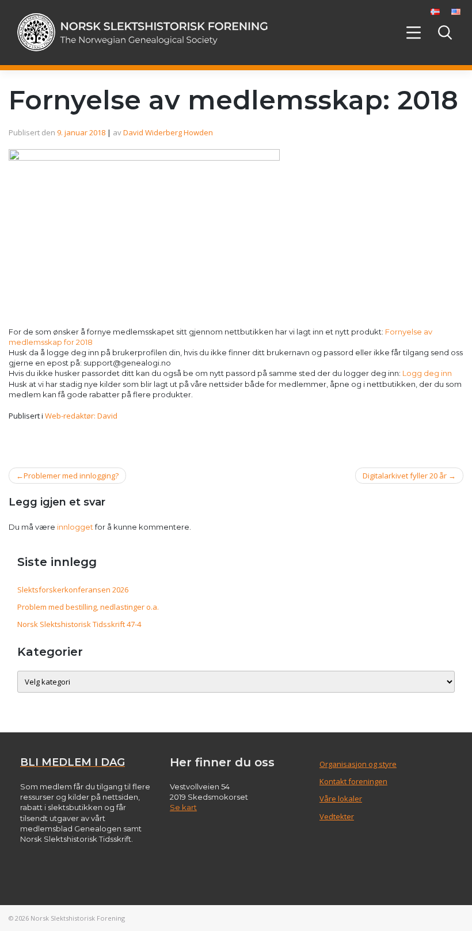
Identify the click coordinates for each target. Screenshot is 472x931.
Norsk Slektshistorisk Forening (78, 918)
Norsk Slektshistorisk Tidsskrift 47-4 (79, 624)
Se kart (183, 807)
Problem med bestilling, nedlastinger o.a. (88, 607)
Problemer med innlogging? (71, 475)
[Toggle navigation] (414, 32)
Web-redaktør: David (81, 416)
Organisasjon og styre (358, 764)
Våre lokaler (340, 798)
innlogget (75, 526)
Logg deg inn (427, 373)
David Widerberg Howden (168, 132)
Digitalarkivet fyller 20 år (405, 475)
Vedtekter (336, 816)
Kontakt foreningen (353, 781)
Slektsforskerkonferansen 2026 (72, 589)
